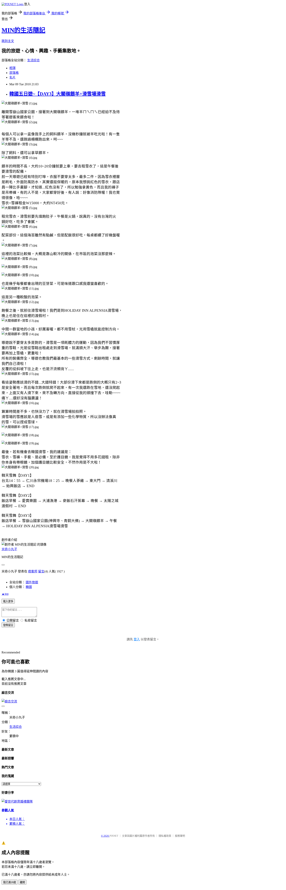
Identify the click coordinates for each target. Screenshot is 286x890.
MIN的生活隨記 (23, 30)
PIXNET (114, 835)
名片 (12, 77)
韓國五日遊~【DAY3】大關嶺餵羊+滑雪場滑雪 (57, 93)
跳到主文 (8, 41)
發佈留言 (8, 625)
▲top (5, 593)
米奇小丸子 (9, 549)
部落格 (14, 72)
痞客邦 (32, 571)
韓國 (29, 587)
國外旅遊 (32, 582)
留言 (41, 571)
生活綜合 (33, 60)
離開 (22, 882)
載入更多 (8, 601)
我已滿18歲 (9, 882)
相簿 (12, 68)
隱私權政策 (165, 835)
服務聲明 (180, 835)
